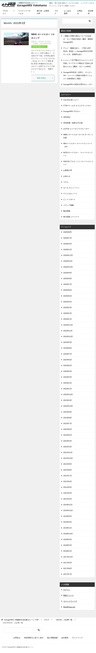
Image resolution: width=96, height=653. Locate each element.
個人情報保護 (52, 638)
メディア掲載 (68, 205)
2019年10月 (68, 510)
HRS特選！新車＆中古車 (73, 123)
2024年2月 (67, 383)
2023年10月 (68, 394)
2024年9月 (67, 342)
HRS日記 (66, 117)
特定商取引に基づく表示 (33, 638)
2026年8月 (67, 232)
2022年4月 (67, 441)
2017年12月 (68, 557)
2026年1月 (67, 249)
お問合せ (79, 12)
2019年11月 (67, 505)
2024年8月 (67, 348)
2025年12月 (68, 255)
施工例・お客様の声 (43, 12)
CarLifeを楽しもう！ (39, 46)
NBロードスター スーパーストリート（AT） (77, 145)
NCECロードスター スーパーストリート (78, 154)
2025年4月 (67, 302)
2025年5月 (67, 296)
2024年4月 (67, 371)
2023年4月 (67, 400)
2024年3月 (67, 377)
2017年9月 (67, 563)
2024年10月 (68, 336)
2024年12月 (68, 325)
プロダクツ (5, 12)
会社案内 (90, 12)
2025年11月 (67, 261)
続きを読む (41, 78)
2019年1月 (67, 528)
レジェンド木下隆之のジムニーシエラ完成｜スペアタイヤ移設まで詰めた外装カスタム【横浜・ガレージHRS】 (78, 63)
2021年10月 (68, 458)
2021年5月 (67, 487)
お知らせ (66, 176)
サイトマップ (77, 638)
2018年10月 (68, 534)
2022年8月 (67, 418)
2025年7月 (67, 284)
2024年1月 (67, 389)
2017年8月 (67, 568)
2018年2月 (67, 551)
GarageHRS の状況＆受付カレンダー (78, 84)
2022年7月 (67, 423)
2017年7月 (67, 574)
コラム (65, 182)
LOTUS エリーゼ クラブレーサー (76, 129)
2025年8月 (67, 278)
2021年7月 (67, 476)
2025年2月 (67, 313)
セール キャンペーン (71, 188)
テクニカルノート (70, 194)
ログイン (66, 590)
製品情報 (66, 211)
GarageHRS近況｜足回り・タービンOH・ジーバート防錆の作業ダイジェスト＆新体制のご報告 (77, 75)
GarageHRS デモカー (71, 111)
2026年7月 (67, 238)
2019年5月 (67, 516)
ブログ (56, 12)
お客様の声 (67, 170)
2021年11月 (67, 452)
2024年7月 (67, 354)
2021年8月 (67, 470)
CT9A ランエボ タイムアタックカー (77, 106)
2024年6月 (67, 360)
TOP (21, 620)
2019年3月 (67, 522)
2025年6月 (67, 290)
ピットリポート (69, 199)
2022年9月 (67, 412)
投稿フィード (68, 595)
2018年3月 (67, 545)
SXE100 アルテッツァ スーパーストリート (78, 163)
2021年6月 (67, 481)
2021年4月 (67, 493)
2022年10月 (68, 406)
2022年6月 (67, 429)
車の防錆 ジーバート (71, 217)
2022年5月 (67, 435)
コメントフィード (70, 601)
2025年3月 (67, 307)
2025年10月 (68, 267)
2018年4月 (67, 539)
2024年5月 (67, 365)
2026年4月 (67, 244)
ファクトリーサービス (24, 12)
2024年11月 (67, 331)
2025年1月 (67, 319)
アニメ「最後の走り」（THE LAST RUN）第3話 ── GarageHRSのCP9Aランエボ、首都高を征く (78, 51)
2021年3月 (67, 499)
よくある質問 (67, 12)
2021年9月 (67, 464)
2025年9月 (67, 273)
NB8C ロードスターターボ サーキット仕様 (78, 136)
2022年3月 (67, 447)
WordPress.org (69, 607)
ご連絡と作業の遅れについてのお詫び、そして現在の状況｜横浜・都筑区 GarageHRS (78, 39)
